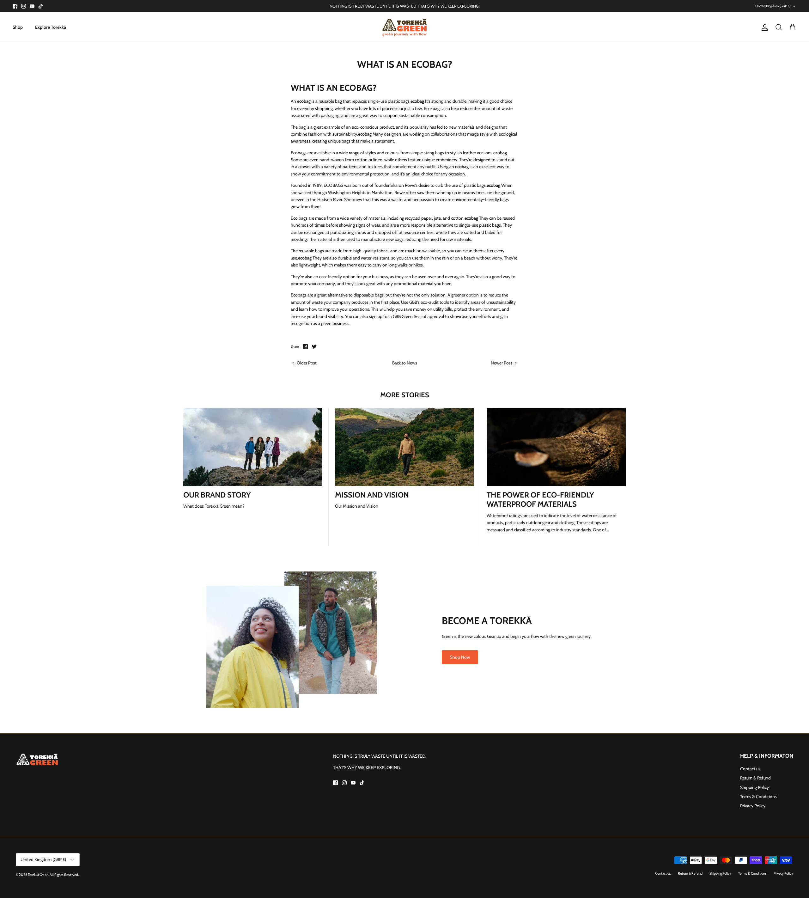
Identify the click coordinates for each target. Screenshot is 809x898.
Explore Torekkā (50, 27)
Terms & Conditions (758, 796)
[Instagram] (23, 6)
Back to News (404, 363)
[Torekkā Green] (404, 27)
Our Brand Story (217, 494)
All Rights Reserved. (64, 874)
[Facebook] (15, 6)
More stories (404, 395)
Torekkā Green (38, 874)
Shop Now (460, 657)
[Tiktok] (40, 6)
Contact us (750, 769)
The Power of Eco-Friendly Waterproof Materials (540, 499)
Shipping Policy (754, 787)
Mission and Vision (372, 494)
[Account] (763, 27)
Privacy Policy (752, 806)
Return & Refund (755, 778)
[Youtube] (32, 6)
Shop (18, 27)
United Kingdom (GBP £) (772, 6)
